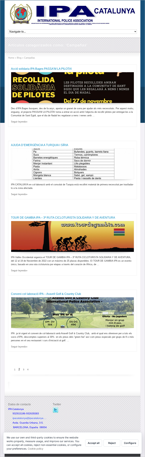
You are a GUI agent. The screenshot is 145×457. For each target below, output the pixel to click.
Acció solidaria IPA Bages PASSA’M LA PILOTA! (41, 68)
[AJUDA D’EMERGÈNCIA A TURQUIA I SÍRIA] (72, 163)
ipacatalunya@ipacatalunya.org (30, 418)
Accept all (94, 442)
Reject (112, 442)
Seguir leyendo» (19, 121)
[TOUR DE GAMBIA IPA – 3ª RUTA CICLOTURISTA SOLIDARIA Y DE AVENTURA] (72, 236)
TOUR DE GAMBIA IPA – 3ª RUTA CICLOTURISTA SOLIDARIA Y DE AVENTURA (63, 217)
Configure (130, 442)
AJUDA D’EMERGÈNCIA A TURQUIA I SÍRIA (39, 145)
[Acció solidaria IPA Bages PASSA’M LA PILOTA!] (72, 87)
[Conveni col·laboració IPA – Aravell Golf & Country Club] (72, 312)
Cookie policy (35, 448)
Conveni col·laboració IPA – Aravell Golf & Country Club (46, 293)
